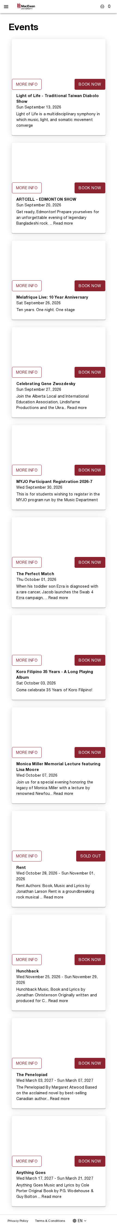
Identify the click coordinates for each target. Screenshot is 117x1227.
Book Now (90, 84)
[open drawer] (6, 7)
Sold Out (90, 856)
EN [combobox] (80, 1221)
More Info (27, 84)
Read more (63, 223)
